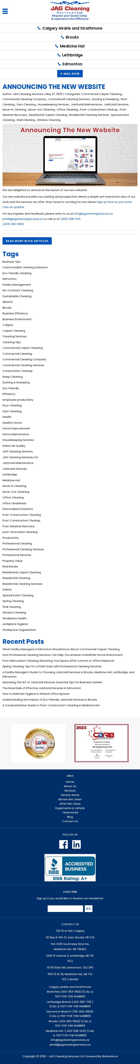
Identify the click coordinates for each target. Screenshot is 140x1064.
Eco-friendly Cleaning (17, 273)
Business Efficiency (15, 313)
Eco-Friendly (11, 388)
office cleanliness (14, 503)
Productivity (11, 538)
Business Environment (17, 319)
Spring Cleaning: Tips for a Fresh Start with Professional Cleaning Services (52, 666)
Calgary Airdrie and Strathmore (72, 28)
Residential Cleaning (16, 578)
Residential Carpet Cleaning (48, 115)
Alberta (8, 302)
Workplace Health (15, 618)
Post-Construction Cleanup (99, 109)
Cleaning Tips (12, 342)
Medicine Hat (72, 46)
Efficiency (9, 394)
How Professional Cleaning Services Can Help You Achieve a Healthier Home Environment (63, 655)
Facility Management (17, 285)
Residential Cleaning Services (89, 115)
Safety (7, 589)
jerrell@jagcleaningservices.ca (70, 1044)
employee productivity (18, 400)
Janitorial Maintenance (86, 104)
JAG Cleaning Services (18, 451)
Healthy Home (12, 423)
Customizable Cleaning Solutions (25, 267)
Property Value (13, 561)
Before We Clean (70, 799)
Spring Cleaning (13, 601)
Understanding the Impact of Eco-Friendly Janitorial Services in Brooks (50, 699)
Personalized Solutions (18, 509)
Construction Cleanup (18, 371)
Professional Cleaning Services (23, 549)
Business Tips (11, 262)
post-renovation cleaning (20, 532)
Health (7, 417)
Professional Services (17, 555)
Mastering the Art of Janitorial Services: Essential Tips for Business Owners (52, 682)
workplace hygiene (15, 624)
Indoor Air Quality (14, 446)
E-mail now (70, 74)
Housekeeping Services (53, 104)
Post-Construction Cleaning (22, 515)
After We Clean (70, 804)
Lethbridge (72, 55)
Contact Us (70, 821)
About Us (70, 786)
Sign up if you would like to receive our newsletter (70, 898)
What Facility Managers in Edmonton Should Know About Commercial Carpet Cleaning (61, 649)
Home (70, 782)
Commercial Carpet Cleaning (101, 94)
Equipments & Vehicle (70, 808)
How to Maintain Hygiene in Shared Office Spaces (36, 694)
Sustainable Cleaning (17, 296)
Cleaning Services (15, 336)
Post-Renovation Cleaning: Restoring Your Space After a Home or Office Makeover (58, 661)
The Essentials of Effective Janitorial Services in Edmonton (42, 688)
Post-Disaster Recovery (19, 526)
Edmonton (72, 64)
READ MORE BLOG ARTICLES (27, 241)
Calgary (8, 325)
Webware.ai (110, 1056)
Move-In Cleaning (14, 109)
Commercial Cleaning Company (24, 99)
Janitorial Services (116, 104)
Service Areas (70, 795)
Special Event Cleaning (18, 595)
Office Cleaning (67, 109)
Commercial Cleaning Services (69, 99)
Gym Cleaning (26, 104)
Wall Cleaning (26, 120)
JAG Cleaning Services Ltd (20, 457)
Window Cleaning (49, 120)
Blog (70, 817)
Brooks (72, 37)
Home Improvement (16, 428)
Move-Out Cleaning (41, 109)
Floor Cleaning (12, 405)
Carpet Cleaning (14, 331)
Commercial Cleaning (17, 354)
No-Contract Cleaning (18, 290)
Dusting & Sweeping (105, 99)
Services (70, 790)
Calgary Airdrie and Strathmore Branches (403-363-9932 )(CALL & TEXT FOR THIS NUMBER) (70, 991)
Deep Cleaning (13, 377)
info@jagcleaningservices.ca (70, 1040)
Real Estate (10, 566)
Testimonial (70, 812)
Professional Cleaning (17, 543)
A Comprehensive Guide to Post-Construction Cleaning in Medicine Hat (51, 705)
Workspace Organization (19, 630)
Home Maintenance (16, 434)
